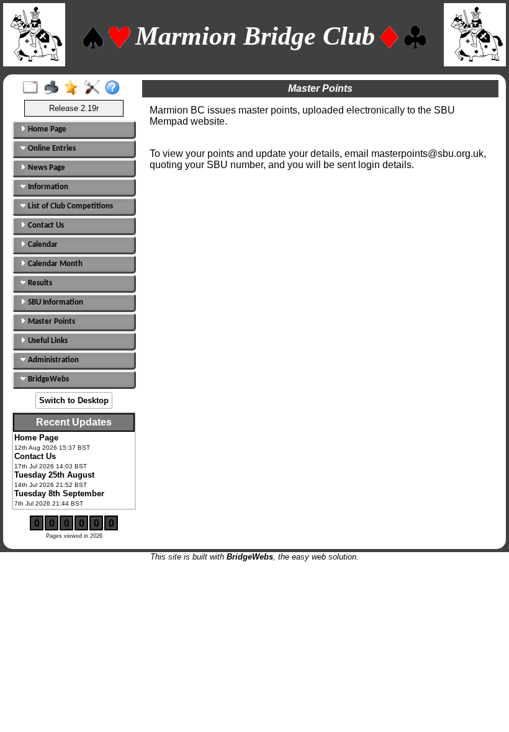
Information (47, 187)
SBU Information (54, 302)
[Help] (115, 88)
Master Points (50, 322)
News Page (45, 168)
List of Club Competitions (69, 206)
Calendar (42, 245)
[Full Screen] (33, 88)
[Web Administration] (94, 88)
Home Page (46, 129)
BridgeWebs (47, 379)
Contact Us (45, 225)
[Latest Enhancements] (74, 88)
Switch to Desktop (74, 400)
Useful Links (47, 341)
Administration (52, 360)
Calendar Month (54, 264)
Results (39, 283)
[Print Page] (53, 88)
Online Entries (51, 149)
